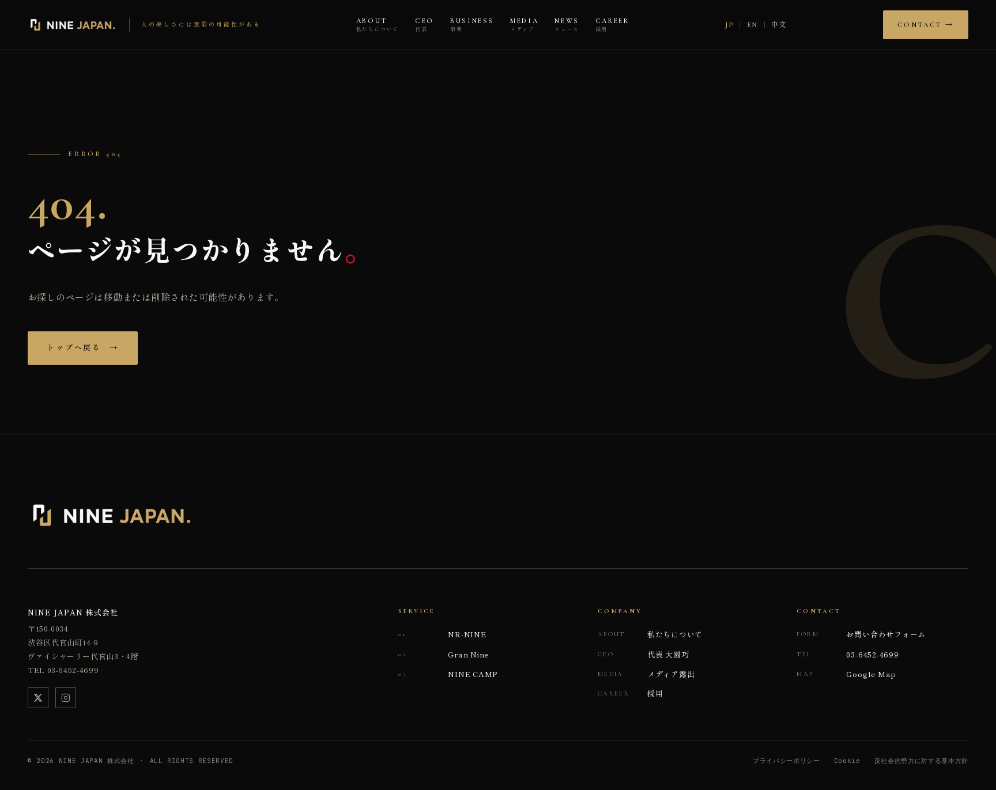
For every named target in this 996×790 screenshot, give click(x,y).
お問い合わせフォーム (861, 634)
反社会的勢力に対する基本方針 (921, 761)
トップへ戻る (83, 348)
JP (729, 25)
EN (752, 25)
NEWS (566, 25)
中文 (779, 25)
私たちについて (650, 634)
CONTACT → (925, 25)
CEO (424, 25)
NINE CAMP (447, 673)
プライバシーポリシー (786, 761)
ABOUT (377, 25)
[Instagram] (65, 697)
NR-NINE (442, 634)
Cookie (847, 761)
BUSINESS (472, 25)
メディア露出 (646, 673)
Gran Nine (443, 654)
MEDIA (524, 25)
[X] (38, 697)
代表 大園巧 (643, 654)
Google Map (846, 673)
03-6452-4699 (848, 654)
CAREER (612, 25)
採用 (630, 693)
